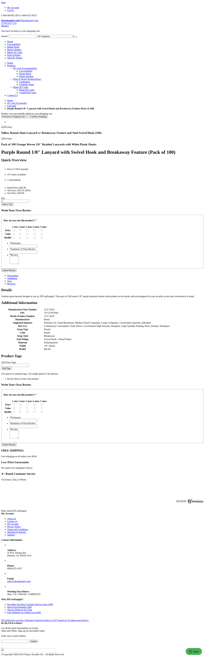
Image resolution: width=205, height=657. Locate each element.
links (3, 2)
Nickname (15, 243)
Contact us (12, 521)
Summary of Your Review (23, 249)
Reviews (11, 283)
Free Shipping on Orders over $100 (24, 612)
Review (14, 255)
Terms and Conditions (17, 529)
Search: (4, 36)
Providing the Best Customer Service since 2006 (30, 604)
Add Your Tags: (8, 362)
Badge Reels (13, 47)
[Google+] (2, 647)
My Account (13, 7)
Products (11, 65)
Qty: (3, 198)
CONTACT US (9, 23)
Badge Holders (14, 49)
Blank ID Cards (14, 52)
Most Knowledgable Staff (19, 607)
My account (12, 524)
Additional (12, 278)
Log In (10, 10)
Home (10, 100)
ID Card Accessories (17, 103)
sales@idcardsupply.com (19, 581)
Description (12, 275)
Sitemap (11, 535)
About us (11, 518)
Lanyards (13, 44)
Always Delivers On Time (19, 610)
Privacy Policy (14, 526)
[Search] (76, 37)
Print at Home (13, 55)
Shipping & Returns (16, 532)
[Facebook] (1, 647)
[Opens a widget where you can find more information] (193, 652)
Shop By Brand (14, 58)
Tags (9, 281)
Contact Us (12, 95)
